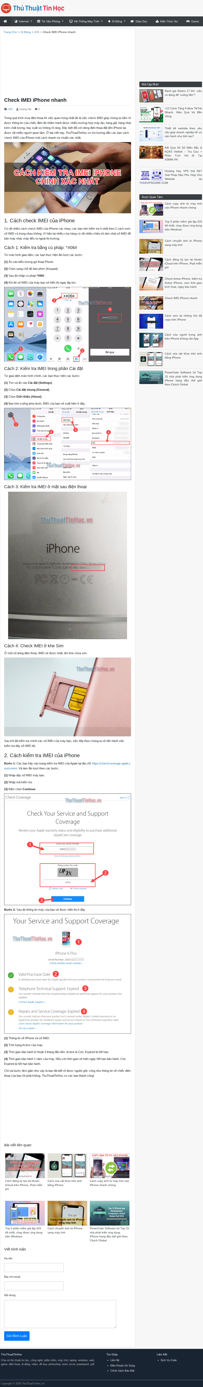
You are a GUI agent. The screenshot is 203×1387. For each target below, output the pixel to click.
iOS (10, 109)
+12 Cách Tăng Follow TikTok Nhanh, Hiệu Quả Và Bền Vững (183, 112)
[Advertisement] (67, 64)
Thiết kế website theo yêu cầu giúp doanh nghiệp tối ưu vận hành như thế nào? (183, 132)
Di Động (117, 21)
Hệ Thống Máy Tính (86, 21)
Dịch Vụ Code (169, 1360)
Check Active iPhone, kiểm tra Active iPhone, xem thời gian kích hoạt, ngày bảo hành (183, 282)
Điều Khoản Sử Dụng (122, 1365)
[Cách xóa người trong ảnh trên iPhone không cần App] (152, 340)
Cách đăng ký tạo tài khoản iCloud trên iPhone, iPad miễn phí (183, 263)
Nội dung (9, 1295)
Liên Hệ (114, 1360)
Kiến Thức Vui (169, 21)
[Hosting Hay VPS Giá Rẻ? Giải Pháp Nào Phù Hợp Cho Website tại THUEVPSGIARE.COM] (152, 174)
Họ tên (8, 1258)
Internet (24, 21)
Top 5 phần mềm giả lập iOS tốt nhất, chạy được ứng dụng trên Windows (183, 225)
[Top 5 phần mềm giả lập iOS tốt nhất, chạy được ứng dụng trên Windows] (152, 226)
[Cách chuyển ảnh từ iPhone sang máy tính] (152, 246)
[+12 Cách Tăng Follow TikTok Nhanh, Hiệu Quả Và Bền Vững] (152, 114)
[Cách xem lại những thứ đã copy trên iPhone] (152, 321)
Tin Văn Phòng (51, 21)
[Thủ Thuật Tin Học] (34, 8)
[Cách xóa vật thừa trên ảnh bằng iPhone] (152, 358)
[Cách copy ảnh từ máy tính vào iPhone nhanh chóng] (152, 208)
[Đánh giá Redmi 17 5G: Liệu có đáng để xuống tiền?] (152, 95)
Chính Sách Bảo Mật (122, 1370)
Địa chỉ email (12, 1276)
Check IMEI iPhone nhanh (181, 298)
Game (195, 21)
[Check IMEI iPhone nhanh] (152, 302)
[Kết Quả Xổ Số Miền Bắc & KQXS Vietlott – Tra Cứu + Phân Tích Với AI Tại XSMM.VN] (152, 152)
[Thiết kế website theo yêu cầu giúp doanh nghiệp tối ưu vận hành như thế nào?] (152, 133)
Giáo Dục (141, 21)
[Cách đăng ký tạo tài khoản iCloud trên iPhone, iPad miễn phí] (152, 264)
